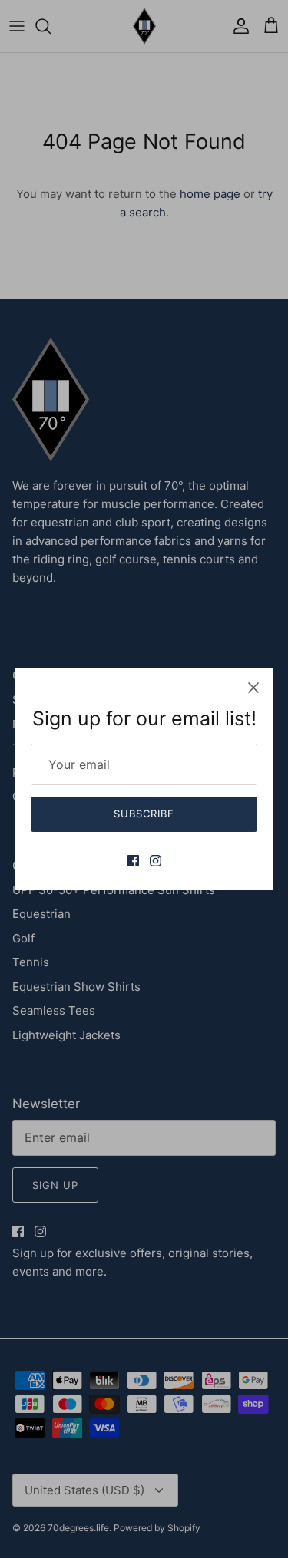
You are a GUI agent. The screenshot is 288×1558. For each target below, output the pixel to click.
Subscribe (144, 813)
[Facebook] (133, 860)
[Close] (253, 688)
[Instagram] (155, 860)
